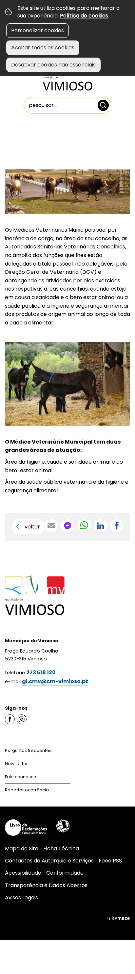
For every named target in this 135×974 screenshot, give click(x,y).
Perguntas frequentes (28, 750)
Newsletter (16, 763)
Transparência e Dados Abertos (46, 885)
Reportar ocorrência (27, 790)
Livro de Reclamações (26, 827)
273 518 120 (41, 672)
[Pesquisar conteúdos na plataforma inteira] (103, 105)
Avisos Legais (21, 897)
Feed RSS (110, 860)
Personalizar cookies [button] (37, 30)
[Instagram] (22, 719)
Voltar (32, 526)
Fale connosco (20, 777)
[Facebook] (10, 719)
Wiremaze (118, 918)
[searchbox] (67, 105)
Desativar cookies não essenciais (53, 64)
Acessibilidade (62, 826)
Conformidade (65, 873)
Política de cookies (84, 15)
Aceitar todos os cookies (42, 47)
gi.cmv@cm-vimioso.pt (55, 681)
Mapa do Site (21, 848)
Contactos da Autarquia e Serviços (49, 860)
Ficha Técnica (61, 848)
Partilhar (117, 525)
